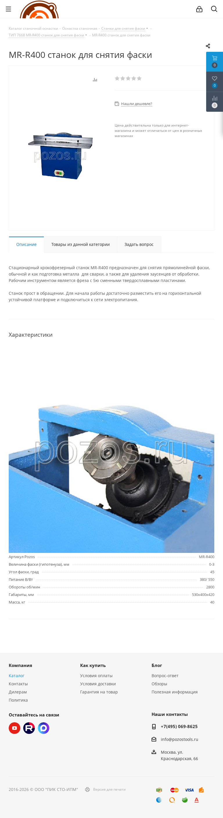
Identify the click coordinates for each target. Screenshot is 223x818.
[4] (134, 78)
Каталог (16, 675)
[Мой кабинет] (199, 9)
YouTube (14, 728)
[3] (128, 78)
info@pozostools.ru (179, 739)
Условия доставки (98, 683)
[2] (123, 78)
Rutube (29, 728)
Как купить (93, 665)
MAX (43, 728)
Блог (157, 665)
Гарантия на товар (99, 692)
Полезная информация (175, 692)
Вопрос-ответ (165, 675)
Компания (20, 665)
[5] (139, 78)
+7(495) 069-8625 (179, 726)
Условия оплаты (96, 675)
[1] (117, 78)
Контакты (18, 683)
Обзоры (159, 683)
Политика (18, 700)
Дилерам (18, 692)
